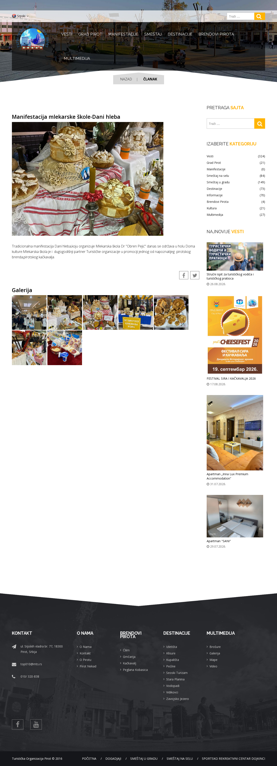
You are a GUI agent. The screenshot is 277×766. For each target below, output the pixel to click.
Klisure (171, 653)
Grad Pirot (90, 34)
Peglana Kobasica (135, 670)
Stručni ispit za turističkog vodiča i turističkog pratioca (230, 276)
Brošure (215, 647)
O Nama (86, 647)
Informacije (236, 195)
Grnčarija (129, 657)
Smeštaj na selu (236, 175)
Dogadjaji (113, 758)
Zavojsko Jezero (177, 699)
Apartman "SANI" (219, 541)
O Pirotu (85, 660)
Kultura (236, 208)
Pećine (171, 666)
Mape (213, 660)
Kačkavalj (129, 663)
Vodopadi (172, 686)
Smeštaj (153, 34)
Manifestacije (123, 34)
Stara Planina (175, 679)
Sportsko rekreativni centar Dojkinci (233, 758)
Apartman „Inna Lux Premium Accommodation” (227, 476)
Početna (89, 758)
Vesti (66, 34)
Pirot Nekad (88, 666)
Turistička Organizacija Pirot (31, 758)
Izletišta (171, 647)
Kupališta (172, 660)
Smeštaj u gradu (236, 182)
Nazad (126, 79)
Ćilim (126, 650)
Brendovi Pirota (216, 34)
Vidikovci (172, 692)
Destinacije (180, 34)
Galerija (214, 653)
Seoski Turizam (177, 673)
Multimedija (77, 58)
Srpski (21, 16)
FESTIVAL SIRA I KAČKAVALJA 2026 (231, 378)
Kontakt (85, 653)
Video (213, 666)
